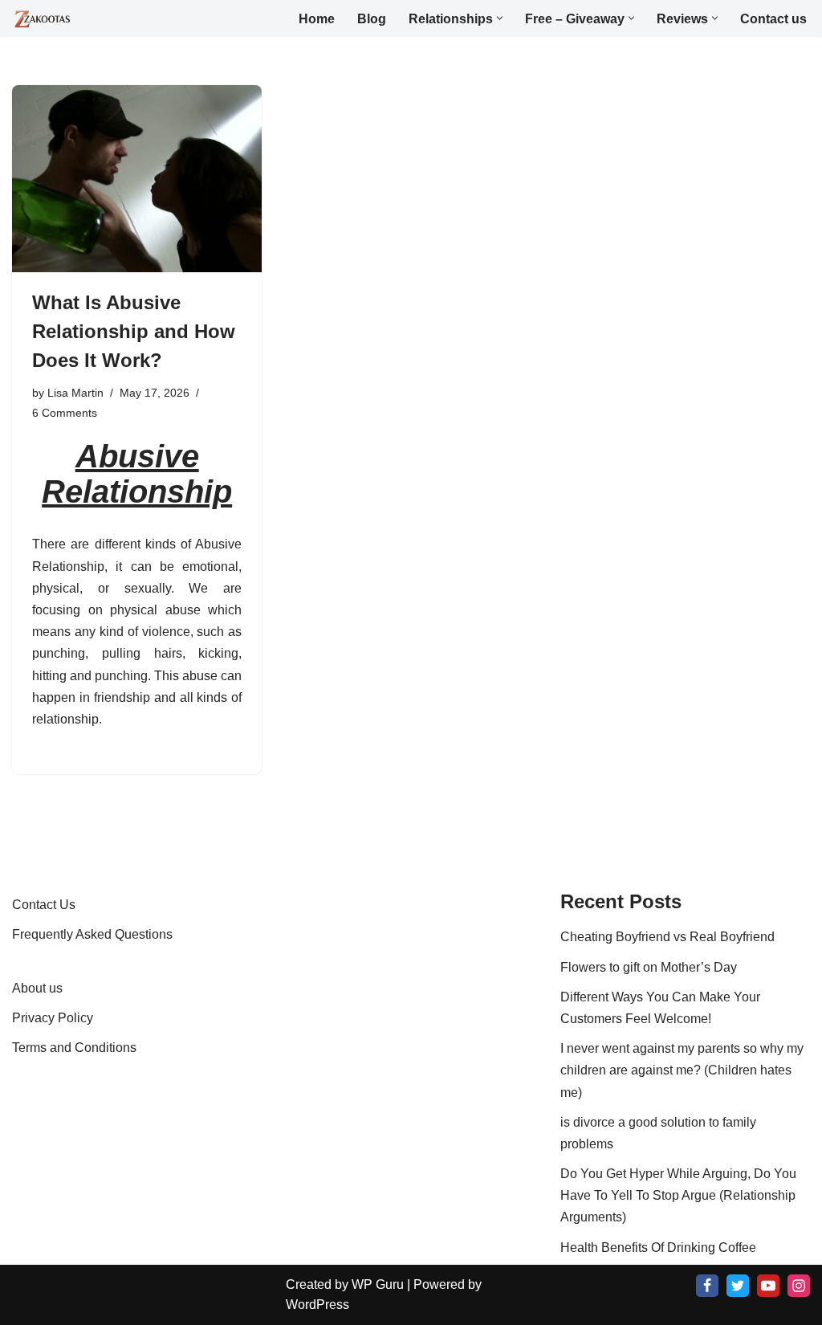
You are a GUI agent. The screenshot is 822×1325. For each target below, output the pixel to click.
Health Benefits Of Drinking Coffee (658, 1247)
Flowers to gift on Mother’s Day (648, 967)
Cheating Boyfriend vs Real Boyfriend (667, 937)
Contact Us (43, 904)
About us (37, 988)
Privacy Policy (52, 1018)
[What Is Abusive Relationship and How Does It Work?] (137, 178)
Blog (371, 19)
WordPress (317, 1304)
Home (317, 19)
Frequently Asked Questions (92, 934)
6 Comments (64, 412)
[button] (500, 18)
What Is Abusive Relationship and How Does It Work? (133, 331)
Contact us (773, 19)
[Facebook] (707, 1285)
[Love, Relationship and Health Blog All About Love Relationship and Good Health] (43, 19)
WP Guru (378, 1284)
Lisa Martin (75, 392)
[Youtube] (768, 1285)
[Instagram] (798, 1285)
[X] (737, 1285)
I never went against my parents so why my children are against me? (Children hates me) (682, 1070)
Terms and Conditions (74, 1047)
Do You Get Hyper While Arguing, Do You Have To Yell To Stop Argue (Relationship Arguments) (678, 1195)
